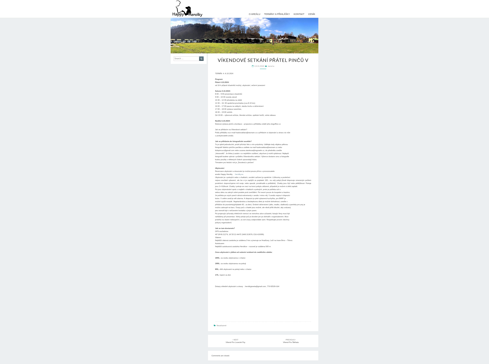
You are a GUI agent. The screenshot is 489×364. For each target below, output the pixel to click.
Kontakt (299, 14)
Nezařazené (221, 325)
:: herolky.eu (238, 174)
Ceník (311, 14)
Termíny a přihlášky (277, 14)
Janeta (271, 66)
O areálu (254, 14)
